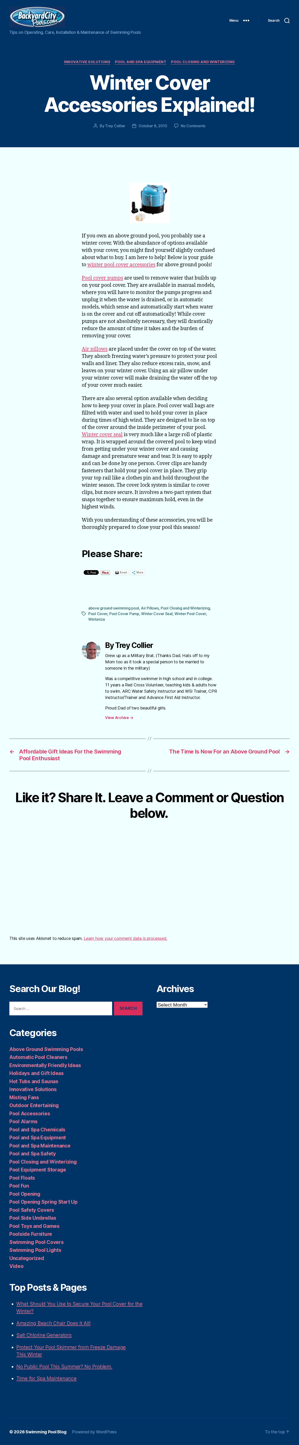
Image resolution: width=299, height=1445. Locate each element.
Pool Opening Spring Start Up (43, 1202)
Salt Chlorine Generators (44, 1335)
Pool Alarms (23, 1121)
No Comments (193, 125)
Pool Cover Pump (124, 613)
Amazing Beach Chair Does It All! (53, 1323)
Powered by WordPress (94, 1431)
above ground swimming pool (113, 608)
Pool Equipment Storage (37, 1170)
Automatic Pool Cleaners (38, 1057)
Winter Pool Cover (190, 613)
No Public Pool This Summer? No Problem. (64, 1367)
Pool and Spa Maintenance (40, 1146)
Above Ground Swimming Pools (46, 1049)
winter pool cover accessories (121, 265)
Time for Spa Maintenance (46, 1378)
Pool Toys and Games (34, 1226)
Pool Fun (19, 1186)
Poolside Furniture (30, 1234)
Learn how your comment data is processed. (125, 938)
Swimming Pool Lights (35, 1250)
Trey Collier (115, 125)
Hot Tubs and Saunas (33, 1081)
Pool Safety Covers (31, 1210)
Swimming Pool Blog (45, 1431)
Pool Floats (22, 1178)
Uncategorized (26, 1258)
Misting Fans (24, 1097)
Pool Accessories (29, 1113)
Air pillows (94, 349)
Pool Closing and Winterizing (203, 62)
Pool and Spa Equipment (140, 62)
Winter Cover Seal (156, 613)
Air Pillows (150, 608)
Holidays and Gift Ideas (36, 1073)
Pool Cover (97, 613)
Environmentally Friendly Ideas (45, 1065)
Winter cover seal (102, 434)
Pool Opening (24, 1194)
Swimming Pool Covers (36, 1242)
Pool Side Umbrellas (32, 1218)
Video (16, 1266)
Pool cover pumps (102, 278)
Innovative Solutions (87, 62)
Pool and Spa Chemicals (37, 1130)
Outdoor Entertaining (34, 1105)
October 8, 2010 (153, 125)
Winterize (96, 619)
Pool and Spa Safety (32, 1154)
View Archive (119, 717)
